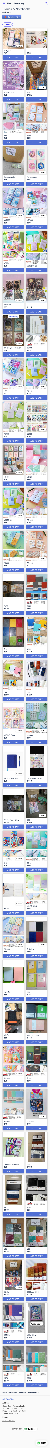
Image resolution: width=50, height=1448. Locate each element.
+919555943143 (8, 1420)
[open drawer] (3, 3)
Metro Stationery (15, 3)
